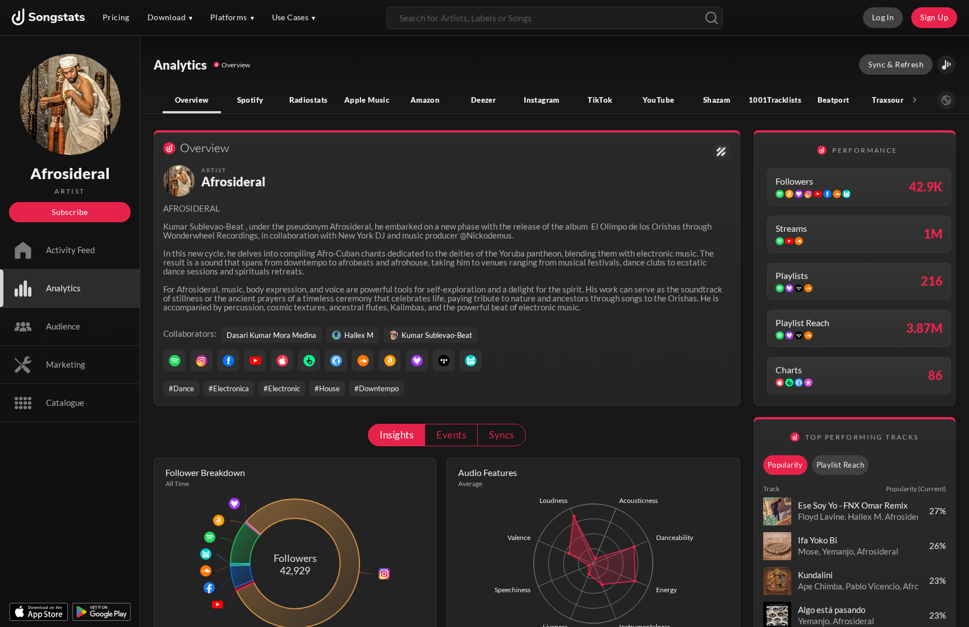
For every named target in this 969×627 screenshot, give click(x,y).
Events (451, 435)
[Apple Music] (282, 360)
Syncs (501, 435)
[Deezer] (416, 360)
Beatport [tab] (834, 99)
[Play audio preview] (777, 511)
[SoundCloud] (363, 360)
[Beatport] (309, 360)
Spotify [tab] (250, 99)
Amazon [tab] (425, 99)
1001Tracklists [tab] (775, 99)
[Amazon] (390, 360)
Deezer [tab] (483, 99)
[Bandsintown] (470, 360)
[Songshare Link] (946, 65)
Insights (396, 435)
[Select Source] (946, 100)
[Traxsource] (336, 360)
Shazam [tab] (716, 99)
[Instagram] (201, 360)
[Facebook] (228, 360)
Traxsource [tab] (891, 99)
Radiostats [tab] (308, 99)
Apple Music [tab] (366, 99)
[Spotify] (174, 360)
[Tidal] (443, 360)
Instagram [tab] (541, 99)
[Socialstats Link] (721, 151)
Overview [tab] (192, 99)
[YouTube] (255, 360)
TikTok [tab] (600, 99)
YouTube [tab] (659, 99)
